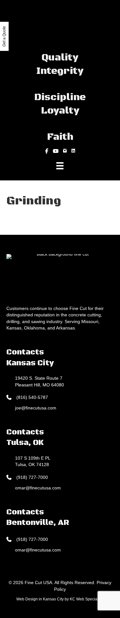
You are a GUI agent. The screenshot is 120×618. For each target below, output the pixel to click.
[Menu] (60, 166)
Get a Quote (4, 36)
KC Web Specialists (87, 599)
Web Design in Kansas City (40, 599)
